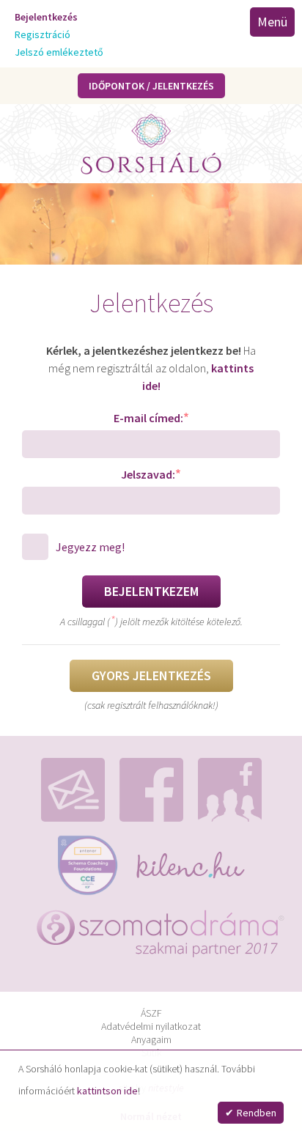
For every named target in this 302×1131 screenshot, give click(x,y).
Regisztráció (42, 34)
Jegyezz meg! (90, 546)
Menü (272, 21)
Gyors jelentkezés (151, 675)
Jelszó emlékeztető (59, 52)
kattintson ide (107, 1090)
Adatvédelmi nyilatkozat (151, 1026)
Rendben (256, 1112)
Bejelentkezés (46, 16)
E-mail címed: (151, 417)
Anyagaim (151, 1039)
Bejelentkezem (151, 591)
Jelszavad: (151, 473)
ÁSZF (151, 1013)
